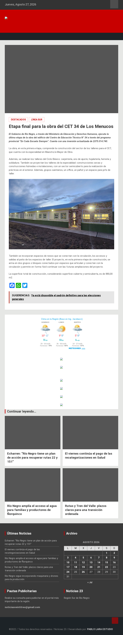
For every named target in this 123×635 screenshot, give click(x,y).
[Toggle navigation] (9, 36)
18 (75, 567)
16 (114, 562)
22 (106, 567)
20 (91, 567)
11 (75, 562)
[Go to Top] (115, 620)
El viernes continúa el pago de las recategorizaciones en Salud (88, 455)
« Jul (89, 582)
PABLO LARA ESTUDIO (100, 629)
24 (67, 571)
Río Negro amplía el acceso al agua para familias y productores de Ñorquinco (32, 510)
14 (98, 562)
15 (106, 562)
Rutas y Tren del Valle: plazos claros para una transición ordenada (85, 510)
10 (67, 562)
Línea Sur (36, 119)
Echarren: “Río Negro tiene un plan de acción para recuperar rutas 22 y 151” (32, 457)
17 (67, 567)
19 (83, 567)
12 (83, 562)
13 (91, 562)
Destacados (18, 119)
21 (98, 567)
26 (83, 571)
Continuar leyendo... (21, 411)
